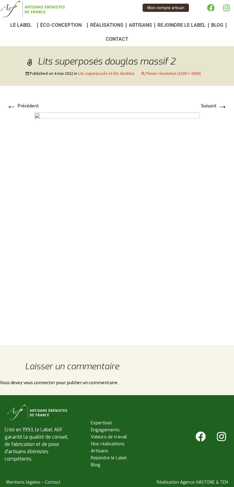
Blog (217, 25)
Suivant (214, 106)
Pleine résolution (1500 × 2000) (173, 73)
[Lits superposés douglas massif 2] (117, 222)
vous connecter (39, 382)
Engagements (105, 430)
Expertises (101, 423)
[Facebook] (211, 7)
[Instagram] (226, 7)
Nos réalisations (108, 444)
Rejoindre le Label (182, 25)
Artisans (140, 25)
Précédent (23, 106)
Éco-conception (61, 25)
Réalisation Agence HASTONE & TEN (192, 482)
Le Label (21, 25)
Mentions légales (23, 482)
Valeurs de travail (109, 437)
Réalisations (106, 25)
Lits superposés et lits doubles (106, 73)
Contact (117, 39)
